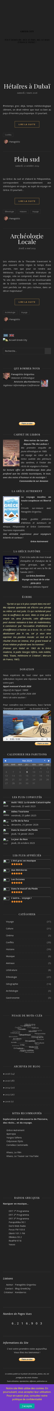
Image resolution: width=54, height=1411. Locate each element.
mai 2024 (27, 760)
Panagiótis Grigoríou (25, 1284)
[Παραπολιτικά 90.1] (4, 1222)
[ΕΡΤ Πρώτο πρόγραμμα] (4, 1211)
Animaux (10, 963)
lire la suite (27, 124)
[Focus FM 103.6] (4, 1229)
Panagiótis (14, 141)
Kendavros (20, 1292)
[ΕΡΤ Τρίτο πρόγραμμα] (4, 1218)
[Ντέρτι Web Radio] (4, 1226)
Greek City (27, 31)
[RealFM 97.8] (4, 1240)
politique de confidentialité (27, 1399)
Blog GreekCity (22, 1288)
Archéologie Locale (27, 239)
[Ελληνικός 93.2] (4, 1237)
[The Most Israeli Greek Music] (4, 1244)
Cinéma (10, 935)
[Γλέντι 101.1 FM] (4, 1233)
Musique (10, 956)
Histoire (23, 211)
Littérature (11, 969)
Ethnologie (9, 211)
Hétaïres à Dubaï (27, 86)
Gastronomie (13, 997)
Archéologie (10, 312)
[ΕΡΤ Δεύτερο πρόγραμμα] (4, 1214)
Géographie (12, 983)
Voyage (35, 211)
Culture (9, 928)
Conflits (8, 135)
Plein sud (27, 159)
